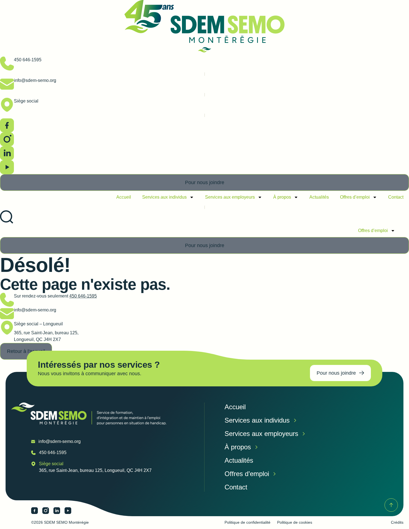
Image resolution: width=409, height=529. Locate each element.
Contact (395, 197)
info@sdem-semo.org (35, 80)
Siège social (26, 101)
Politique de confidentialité (247, 522)
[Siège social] (7, 105)
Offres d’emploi (355, 197)
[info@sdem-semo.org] (7, 84)
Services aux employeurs (230, 197)
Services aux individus (164, 197)
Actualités (319, 197)
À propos (282, 197)
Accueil (123, 197)
